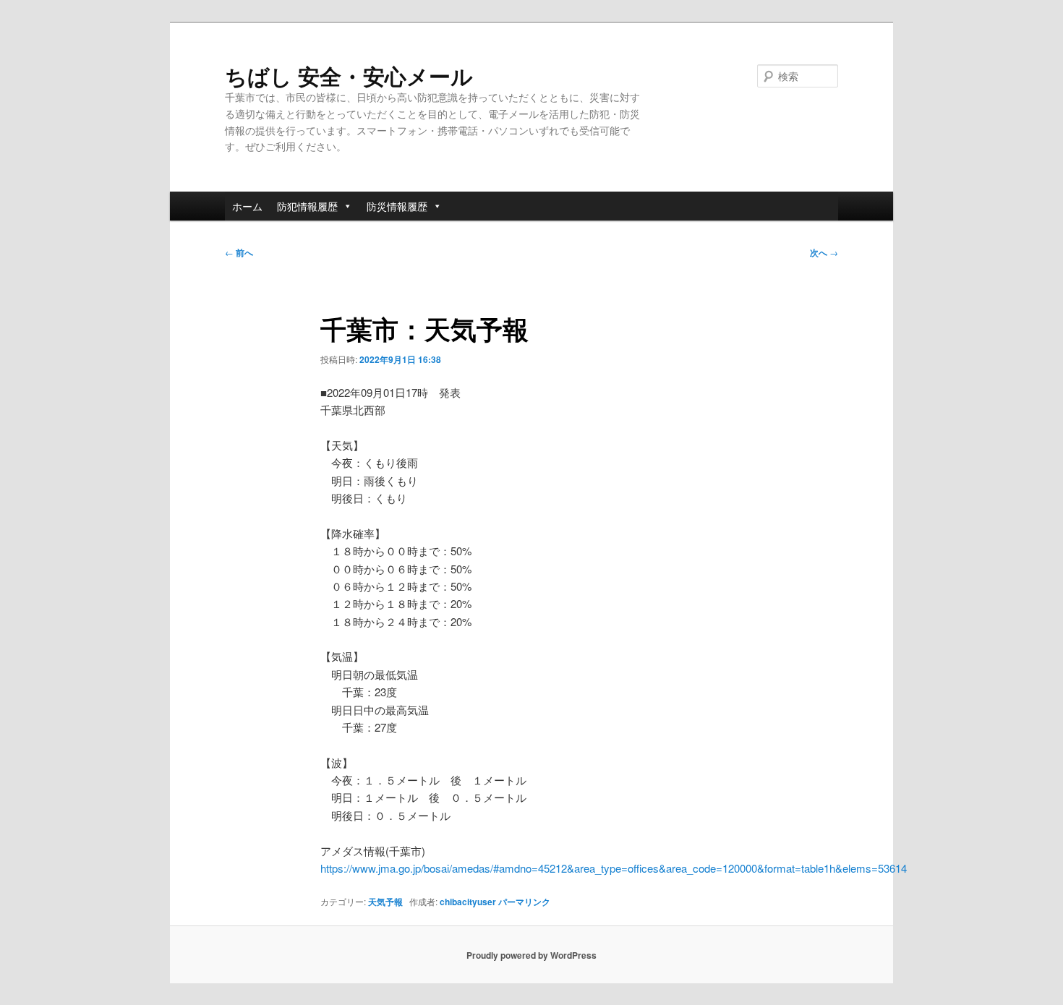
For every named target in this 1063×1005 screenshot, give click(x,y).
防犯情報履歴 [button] (307, 206)
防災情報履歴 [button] (397, 206)
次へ (824, 252)
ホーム (247, 206)
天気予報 (385, 901)
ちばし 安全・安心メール (349, 75)
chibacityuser (468, 901)
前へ (239, 252)
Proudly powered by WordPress (531, 955)
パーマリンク (524, 901)
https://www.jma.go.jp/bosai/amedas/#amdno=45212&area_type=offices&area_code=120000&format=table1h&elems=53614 (613, 868)
